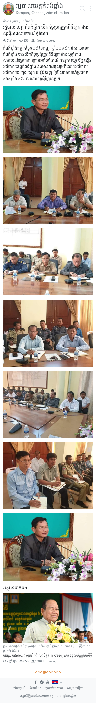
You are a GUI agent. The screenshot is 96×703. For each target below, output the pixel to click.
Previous (9, 631)
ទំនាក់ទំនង (35, 688)
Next (87, 631)
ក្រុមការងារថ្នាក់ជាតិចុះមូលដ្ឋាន (20, 646)
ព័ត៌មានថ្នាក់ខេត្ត (11, 21)
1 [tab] (36, 672)
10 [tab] (60, 672)
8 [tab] (55, 672)
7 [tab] (52, 672)
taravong (49, 40)
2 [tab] (39, 672)
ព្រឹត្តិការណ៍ (84, 646)
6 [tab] (50, 672)
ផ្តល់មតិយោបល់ (54, 688)
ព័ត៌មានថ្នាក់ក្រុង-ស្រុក (50, 646)
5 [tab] (47, 672)
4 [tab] (44, 672)
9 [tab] (57, 672)
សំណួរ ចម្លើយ (75, 688)
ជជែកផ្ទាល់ (19, 688)
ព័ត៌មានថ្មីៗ (29, 21)
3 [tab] (41, 672)
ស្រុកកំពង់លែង (11, 651)
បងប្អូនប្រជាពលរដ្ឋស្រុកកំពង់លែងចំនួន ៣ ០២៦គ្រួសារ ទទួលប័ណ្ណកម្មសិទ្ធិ (47, 655)
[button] (90, 9)
